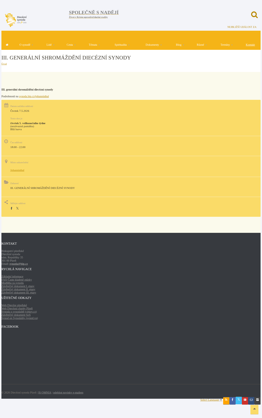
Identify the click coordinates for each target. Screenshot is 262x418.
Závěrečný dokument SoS (16, 314)
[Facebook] (11, 208)
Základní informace (12, 276)
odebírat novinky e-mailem (68, 392)
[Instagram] (257, 401)
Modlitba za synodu (12, 282)
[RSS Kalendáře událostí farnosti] (226, 401)
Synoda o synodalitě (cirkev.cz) (19, 311)
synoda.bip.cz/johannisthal (34, 96)
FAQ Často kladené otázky (16, 279)
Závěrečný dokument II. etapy (18, 289)
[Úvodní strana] (7, 45)
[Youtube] (245, 401)
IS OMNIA (44, 392)
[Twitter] (17, 208)
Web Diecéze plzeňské (14, 305)
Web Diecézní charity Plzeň (17, 308)
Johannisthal (17, 170)
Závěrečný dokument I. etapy (17, 286)
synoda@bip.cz (18, 263)
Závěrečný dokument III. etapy (18, 292)
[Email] (251, 401)
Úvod (4, 63)
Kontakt (250, 44)
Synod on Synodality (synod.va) (19, 318)
